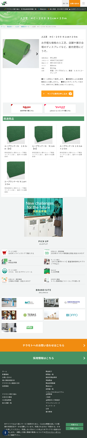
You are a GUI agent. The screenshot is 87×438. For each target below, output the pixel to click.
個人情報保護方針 (8, 380)
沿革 (47, 409)
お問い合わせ (7, 377)
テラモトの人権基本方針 (11, 383)
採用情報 (5, 386)
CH (67, 3)
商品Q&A (43, 9)
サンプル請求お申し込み (57, 93)
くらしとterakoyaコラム (55, 392)
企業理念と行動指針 (53, 400)
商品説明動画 (50, 383)
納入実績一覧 (7, 403)
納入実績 (53, 9)
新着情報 (5, 374)
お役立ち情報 (63, 9)
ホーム (3, 26)
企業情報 (49, 394)
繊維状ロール (25, 26)
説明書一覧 (50, 389)
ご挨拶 (48, 397)
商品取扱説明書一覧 (29, 9)
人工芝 (17, 26)
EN (64, 3)
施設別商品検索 (51, 377)
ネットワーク (50, 406)
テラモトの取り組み (13, 9)
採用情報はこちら (43, 358)
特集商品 (49, 380)
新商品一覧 (50, 374)
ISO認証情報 (6, 400)
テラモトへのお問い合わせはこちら (43, 345)
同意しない (74, 428)
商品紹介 (10, 26)
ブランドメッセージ (53, 403)
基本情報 (49, 412)
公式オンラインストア (78, 9)
